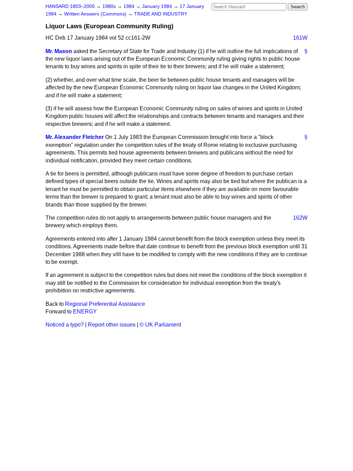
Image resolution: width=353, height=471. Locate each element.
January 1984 (157, 6)
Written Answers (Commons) (96, 14)
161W (300, 38)
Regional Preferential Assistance (105, 304)
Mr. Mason (59, 51)
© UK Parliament (160, 325)
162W (300, 218)
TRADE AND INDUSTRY (160, 14)
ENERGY (85, 311)
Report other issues (111, 325)
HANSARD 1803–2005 (70, 6)
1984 (129, 6)
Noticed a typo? (65, 325)
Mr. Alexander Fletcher (75, 137)
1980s (109, 6)
